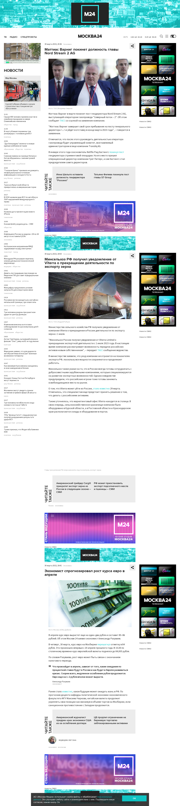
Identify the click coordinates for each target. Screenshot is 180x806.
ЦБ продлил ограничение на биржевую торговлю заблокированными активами (111, 720)
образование (9, 149)
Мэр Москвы (11, 78)
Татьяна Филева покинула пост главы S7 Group (111, 176)
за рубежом (20, 164)
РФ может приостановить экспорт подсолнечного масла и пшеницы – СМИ (111, 486)
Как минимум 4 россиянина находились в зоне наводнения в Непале (21, 367)
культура (7, 345)
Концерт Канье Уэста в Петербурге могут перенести (19, 379)
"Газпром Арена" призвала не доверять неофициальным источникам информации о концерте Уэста (21, 172)
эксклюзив (62, 747)
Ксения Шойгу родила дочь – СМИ (18, 224)
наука (6, 396)
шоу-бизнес (8, 178)
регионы (17, 178)
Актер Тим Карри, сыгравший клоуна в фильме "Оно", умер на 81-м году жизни (21, 340)
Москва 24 (90, 36)
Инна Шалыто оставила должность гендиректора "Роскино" (70, 177)
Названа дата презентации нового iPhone (19, 212)
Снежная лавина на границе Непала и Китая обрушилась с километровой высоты (20, 158)
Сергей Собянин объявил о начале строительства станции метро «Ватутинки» (20, 106)
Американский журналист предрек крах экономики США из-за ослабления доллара (73, 720)
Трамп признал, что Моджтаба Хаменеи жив (21, 430)
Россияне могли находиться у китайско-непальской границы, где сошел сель (21, 301)
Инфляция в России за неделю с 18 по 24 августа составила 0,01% (21, 235)
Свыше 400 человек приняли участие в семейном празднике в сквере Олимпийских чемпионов (20, 119)
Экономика (67, 44)
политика (7, 137)
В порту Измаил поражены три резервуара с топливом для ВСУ (17, 132)
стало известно (101, 388)
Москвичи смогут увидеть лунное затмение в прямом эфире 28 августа (20, 391)
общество (8, 125)
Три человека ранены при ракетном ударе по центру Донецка (19, 313)
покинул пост (116, 152)
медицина (7, 266)
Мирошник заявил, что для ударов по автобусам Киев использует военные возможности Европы (20, 353)
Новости (13, 70)
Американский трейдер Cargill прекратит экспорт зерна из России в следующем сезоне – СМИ (73, 488)
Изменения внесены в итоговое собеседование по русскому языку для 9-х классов (21, 326)
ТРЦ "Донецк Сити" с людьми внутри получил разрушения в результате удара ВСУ (20, 417)
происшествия (9, 164)
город (15, 125)
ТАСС (62, 120)
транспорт (8, 252)
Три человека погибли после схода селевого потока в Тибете (19, 403)
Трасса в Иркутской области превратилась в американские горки (20, 186)
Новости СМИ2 (50, 235)
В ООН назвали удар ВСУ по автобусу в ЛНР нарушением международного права (21, 199)
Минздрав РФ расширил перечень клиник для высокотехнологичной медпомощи (19, 260)
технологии (8, 217)
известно (67, 691)
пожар (18, 281)
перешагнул (104, 644)
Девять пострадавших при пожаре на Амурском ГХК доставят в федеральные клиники (21, 275)
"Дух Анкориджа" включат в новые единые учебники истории (19, 144)
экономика (8, 240)
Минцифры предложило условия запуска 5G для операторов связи (18, 288)
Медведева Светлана (67, 740)
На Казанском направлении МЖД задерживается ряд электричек (18, 247)
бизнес (51, 506)
